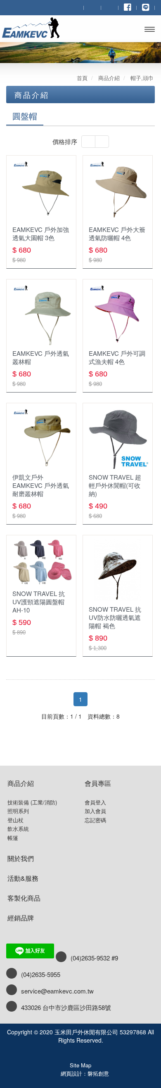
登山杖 (15, 820)
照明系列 (18, 811)
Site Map (80, 1065)
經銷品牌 (20, 917)
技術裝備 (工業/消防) (32, 802)
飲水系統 (18, 829)
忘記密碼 (95, 820)
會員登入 (95, 802)
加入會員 (95, 811)
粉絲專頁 (80, 1052)
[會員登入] (92, 7)
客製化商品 (23, 898)
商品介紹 (20, 783)
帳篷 (12, 838)
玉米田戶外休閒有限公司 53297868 (36, 27)
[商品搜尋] (75, 7)
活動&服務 (22, 878)
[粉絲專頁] (127, 7)
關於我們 (20, 858)
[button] (88, 141)
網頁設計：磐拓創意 (85, 1073)
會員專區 (98, 783)
